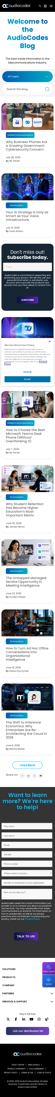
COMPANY (8, 985)
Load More (27, 765)
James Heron (17, 526)
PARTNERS (8, 993)
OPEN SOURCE (34, 1065)
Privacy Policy (32, 919)
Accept (27, 379)
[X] (8, 1020)
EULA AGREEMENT (36, 1068)
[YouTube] (31, 1020)
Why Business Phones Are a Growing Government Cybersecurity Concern (26, 145)
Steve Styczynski (18, 671)
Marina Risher (17, 749)
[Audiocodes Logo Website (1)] (16, 6)
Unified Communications (20, 135)
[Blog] (47, 1020)
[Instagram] (39, 1020)
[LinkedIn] (24, 1020)
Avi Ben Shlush (17, 597)
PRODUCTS (8, 977)
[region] (27, 362)
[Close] (49, 341)
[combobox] (27, 76)
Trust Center (18, 1065)
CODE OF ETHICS (44, 1072)
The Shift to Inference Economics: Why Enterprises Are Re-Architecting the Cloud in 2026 (26, 730)
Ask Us (49, 984)
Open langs (45, 6)
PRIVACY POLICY (11, 1072)
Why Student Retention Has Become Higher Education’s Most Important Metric (25, 509)
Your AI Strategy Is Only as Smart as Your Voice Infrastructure (27, 216)
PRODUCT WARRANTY (16, 1068)
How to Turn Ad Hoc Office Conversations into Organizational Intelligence (27, 654)
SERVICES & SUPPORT (14, 1001)
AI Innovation (16, 205)
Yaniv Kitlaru (16, 231)
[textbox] (14, 76)
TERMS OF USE (27, 1072)
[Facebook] (16, 1020)
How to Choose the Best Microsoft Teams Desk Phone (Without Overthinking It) (25, 435)
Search (40, 6)
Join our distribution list (27, 1031)
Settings (27, 372)
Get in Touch (48, 971)
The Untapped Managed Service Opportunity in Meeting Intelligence (26, 581)
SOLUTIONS (9, 969)
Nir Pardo (14, 161)
